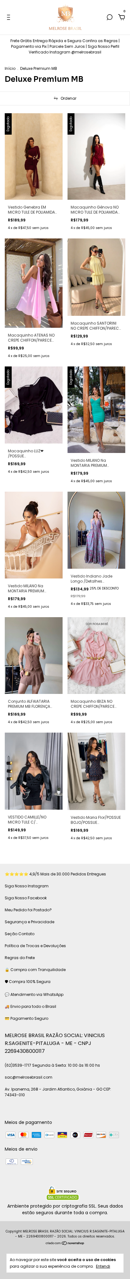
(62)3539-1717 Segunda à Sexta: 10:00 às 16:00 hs (52, 1065)
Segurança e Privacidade (29, 921)
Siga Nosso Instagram (27, 886)
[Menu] (10, 17)
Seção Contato (19, 933)
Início (10, 68)
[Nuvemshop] (65, 1244)
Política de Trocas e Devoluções (35, 945)
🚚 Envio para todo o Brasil (30, 1006)
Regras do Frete (20, 957)
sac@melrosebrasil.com (28, 1077)
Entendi (103, 1266)
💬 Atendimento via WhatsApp (34, 994)
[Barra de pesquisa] (109, 17)
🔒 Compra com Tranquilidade (35, 969)
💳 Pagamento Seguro (26, 1018)
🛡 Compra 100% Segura (27, 981)
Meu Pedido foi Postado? (28, 910)
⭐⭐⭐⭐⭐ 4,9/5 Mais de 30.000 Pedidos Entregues (55, 874)
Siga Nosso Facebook (26, 898)
